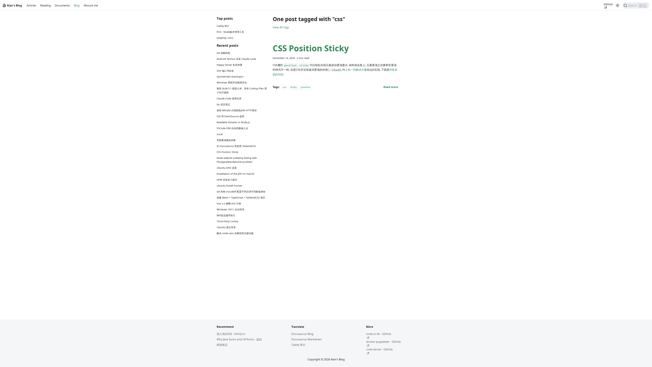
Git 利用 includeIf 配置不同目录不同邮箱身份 (241, 191)
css (284, 87)
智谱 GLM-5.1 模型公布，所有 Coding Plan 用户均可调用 (242, 90)
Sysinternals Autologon (230, 76)
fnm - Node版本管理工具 (230, 31)
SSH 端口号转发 (225, 70)
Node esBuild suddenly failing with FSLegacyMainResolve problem (237, 160)
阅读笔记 (222, 345)
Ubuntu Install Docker (229, 185)
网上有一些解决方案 (354, 70)
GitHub (608, 4)
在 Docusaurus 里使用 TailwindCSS (236, 146)
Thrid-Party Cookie (227, 221)
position (305, 87)
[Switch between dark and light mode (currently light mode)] (617, 5)
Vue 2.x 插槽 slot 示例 (229, 203)
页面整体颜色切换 (226, 140)
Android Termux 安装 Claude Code (236, 58)
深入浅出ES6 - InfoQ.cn (231, 334)
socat (220, 134)
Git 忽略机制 (223, 53)
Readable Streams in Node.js (233, 122)
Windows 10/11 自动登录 (230, 209)
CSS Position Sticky (227, 152)
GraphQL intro (225, 37)
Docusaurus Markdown (306, 339)
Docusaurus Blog (302, 334)
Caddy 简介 (223, 26)
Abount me (91, 5)
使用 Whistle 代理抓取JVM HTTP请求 (237, 110)
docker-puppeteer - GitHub (383, 342)
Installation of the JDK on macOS (235, 173)
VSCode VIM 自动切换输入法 (232, 128)
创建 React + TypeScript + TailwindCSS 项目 (241, 197)
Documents (62, 5)
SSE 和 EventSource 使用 (230, 116)
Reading (45, 5)
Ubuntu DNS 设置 (227, 167)
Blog (77, 5)
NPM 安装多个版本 (227, 179)
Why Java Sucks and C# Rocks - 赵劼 (239, 339)
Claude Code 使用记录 (229, 98)
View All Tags (281, 27)
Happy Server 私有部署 (229, 64)
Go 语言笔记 (223, 104)
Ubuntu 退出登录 (226, 227)
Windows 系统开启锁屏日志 (232, 82)
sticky (293, 87)
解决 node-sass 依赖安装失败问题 (235, 233)
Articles (31, 5)
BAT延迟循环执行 (226, 215)
